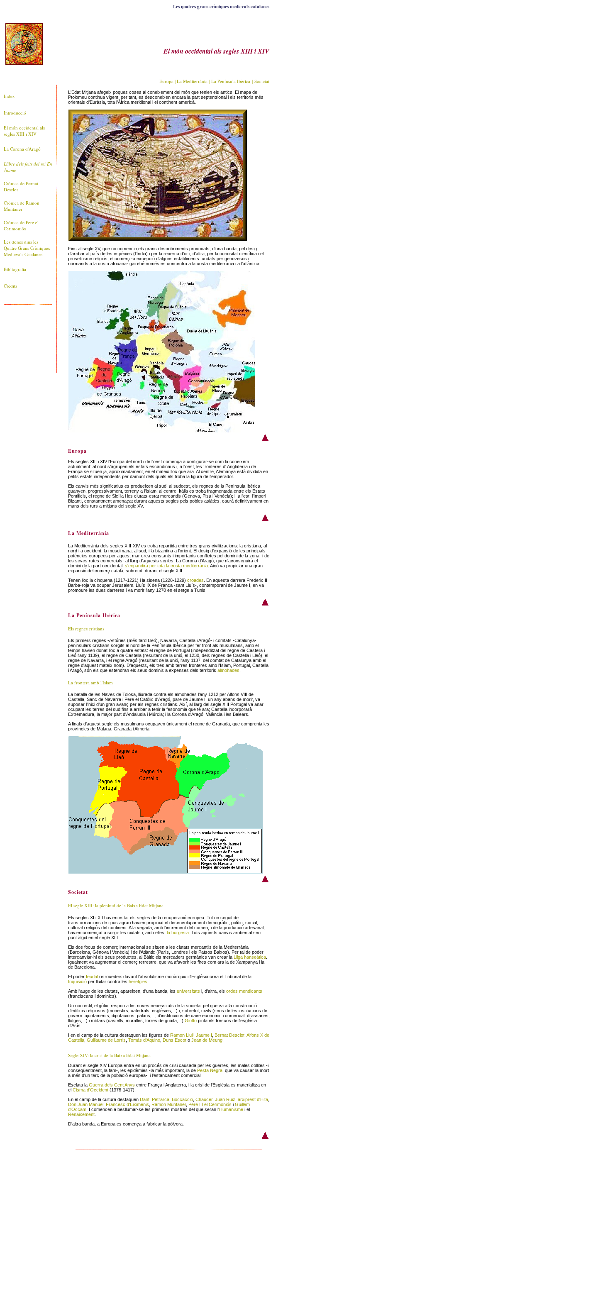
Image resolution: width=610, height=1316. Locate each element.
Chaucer (203, 1099)
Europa (166, 81)
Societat (261, 81)
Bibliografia (15, 269)
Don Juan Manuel (85, 1104)
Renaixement (81, 1114)
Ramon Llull (181, 1035)
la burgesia (178, 932)
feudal (92, 976)
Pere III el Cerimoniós (210, 1104)
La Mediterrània (192, 81)
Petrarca (160, 1099)
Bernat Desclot (229, 1035)
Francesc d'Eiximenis (127, 1104)
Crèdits (10, 286)
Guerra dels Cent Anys (112, 1084)
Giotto (191, 1020)
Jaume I (204, 1035)
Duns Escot (174, 1040)
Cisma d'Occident (90, 1089)
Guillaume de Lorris (106, 1040)
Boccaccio (182, 1099)
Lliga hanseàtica (250, 957)
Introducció (15, 113)
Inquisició (77, 981)
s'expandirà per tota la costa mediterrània (166, 565)
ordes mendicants (244, 991)
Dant (144, 1099)
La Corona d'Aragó (22, 149)
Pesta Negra (209, 1070)
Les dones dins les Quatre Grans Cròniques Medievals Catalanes (27, 248)
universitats (188, 991)
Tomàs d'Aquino (144, 1040)
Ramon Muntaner (168, 1104)
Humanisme (231, 1109)
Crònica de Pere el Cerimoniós (21, 225)
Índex (9, 96)
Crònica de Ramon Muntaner (21, 206)
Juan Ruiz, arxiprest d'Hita (241, 1099)
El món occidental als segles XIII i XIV (24, 131)
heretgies (138, 981)
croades (195, 580)
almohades (228, 670)
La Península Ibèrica (230, 81)
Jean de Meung (206, 1040)
